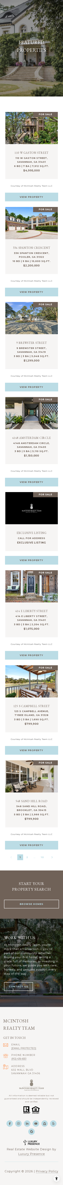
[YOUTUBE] (36, 1123)
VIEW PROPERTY (31, 197)
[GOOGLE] (31, 1131)
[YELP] (53, 1123)
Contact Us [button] (18, 986)
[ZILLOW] (44, 1123)
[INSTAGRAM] (18, 1123)
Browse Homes (31, 904)
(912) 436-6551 (18, 1058)
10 (42, 857)
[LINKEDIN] (27, 1123)
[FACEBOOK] (9, 1123)
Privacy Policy (47, 1171)
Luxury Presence (31, 1154)
